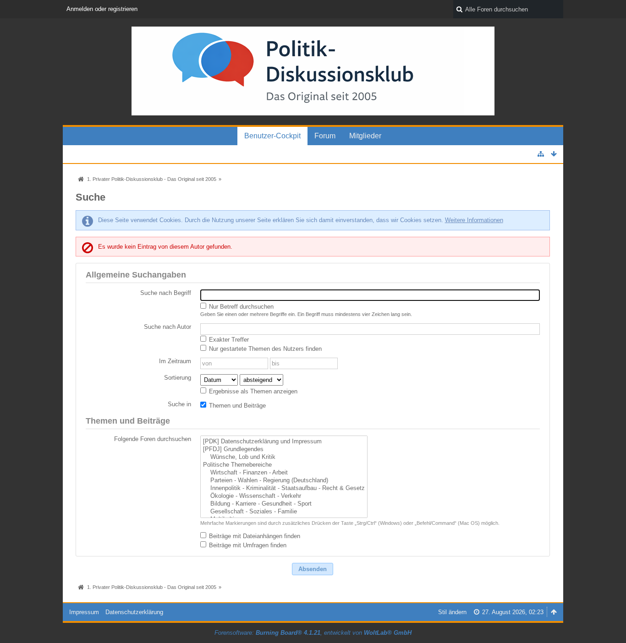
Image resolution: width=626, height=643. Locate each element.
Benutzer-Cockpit (272, 136)
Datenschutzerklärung (134, 612)
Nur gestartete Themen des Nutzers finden (264, 348)
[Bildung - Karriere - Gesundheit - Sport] (284, 504)
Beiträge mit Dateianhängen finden (253, 536)
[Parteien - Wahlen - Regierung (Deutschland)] (284, 481)
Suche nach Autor (167, 326)
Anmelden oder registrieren (101, 8)
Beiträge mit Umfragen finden (246, 545)
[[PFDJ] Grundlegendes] (284, 449)
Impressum (84, 612)
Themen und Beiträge (236, 405)
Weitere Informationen (474, 220)
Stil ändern (452, 612)
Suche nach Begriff (165, 292)
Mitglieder (365, 136)
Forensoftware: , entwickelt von (313, 632)
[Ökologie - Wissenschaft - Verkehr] (284, 496)
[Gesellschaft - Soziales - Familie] (284, 512)
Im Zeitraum (175, 361)
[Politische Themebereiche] (284, 465)
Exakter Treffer (228, 339)
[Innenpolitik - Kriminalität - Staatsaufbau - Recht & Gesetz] (284, 488)
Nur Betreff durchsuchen (240, 306)
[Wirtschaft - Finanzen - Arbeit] (284, 473)
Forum (324, 136)
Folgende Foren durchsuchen (152, 439)
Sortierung (177, 377)
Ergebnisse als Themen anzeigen (252, 391)
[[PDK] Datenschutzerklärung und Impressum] (284, 442)
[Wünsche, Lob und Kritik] (284, 457)
